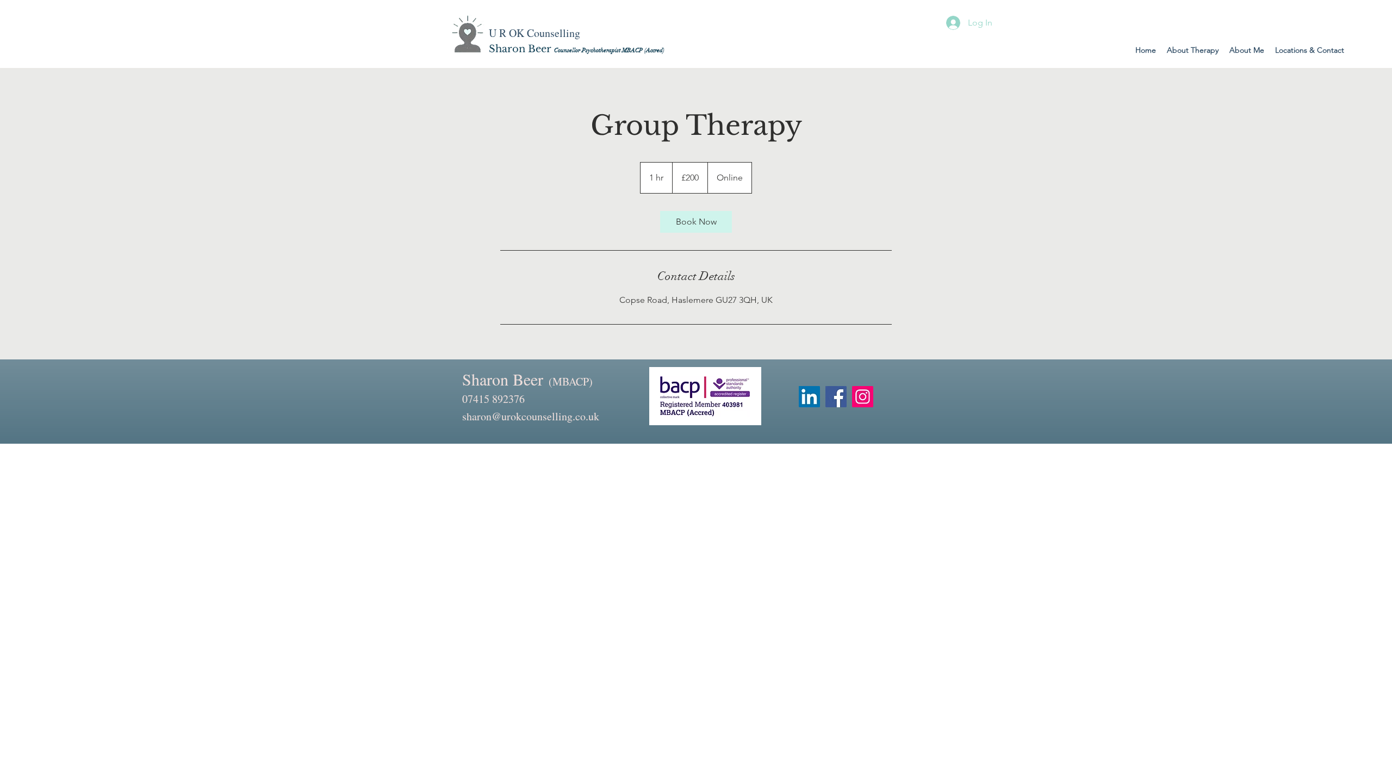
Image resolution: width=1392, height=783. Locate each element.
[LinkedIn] (809, 396)
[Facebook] (836, 396)
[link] (696, 222)
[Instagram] (862, 396)
